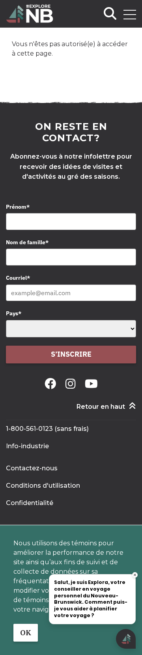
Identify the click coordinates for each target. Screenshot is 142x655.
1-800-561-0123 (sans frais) (47, 428)
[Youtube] (91, 384)
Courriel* (18, 277)
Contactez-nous (32, 468)
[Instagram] (71, 384)
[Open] (129, 14)
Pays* (13, 313)
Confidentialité (29, 503)
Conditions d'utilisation (43, 485)
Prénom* (18, 206)
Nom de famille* (27, 242)
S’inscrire (71, 354)
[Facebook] (52, 384)
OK (25, 632)
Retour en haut (101, 406)
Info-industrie (27, 446)
